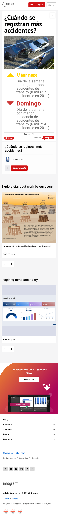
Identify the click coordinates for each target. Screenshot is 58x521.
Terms (6, 498)
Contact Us (8, 453)
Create (6, 419)
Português (20, 458)
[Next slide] (10, 264)
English (5, 458)
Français (35, 458)
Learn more (29, 379)
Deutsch (13, 458)
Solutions (7, 429)
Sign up (51, 5)
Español (28, 458)
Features (7, 424)
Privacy (15, 498)
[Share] (7, 168)
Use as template (36, 5)
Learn (6, 434)
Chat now (20, 453)
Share (10, 138)
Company (7, 439)
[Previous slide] (4, 264)
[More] (52, 15)
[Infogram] (9, 5)
